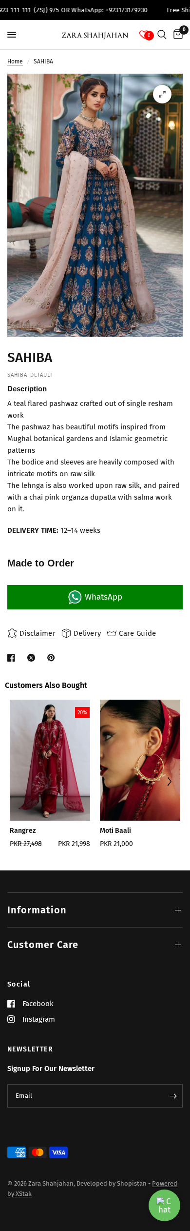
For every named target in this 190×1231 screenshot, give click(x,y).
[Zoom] (162, 94)
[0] (176, 34)
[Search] (162, 34)
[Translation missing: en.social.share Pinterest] (53, 658)
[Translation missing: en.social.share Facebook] (13, 658)
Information (37, 910)
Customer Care (42, 944)
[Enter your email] (173, 1096)
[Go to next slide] (168, 782)
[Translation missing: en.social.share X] (33, 658)
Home (15, 61)
